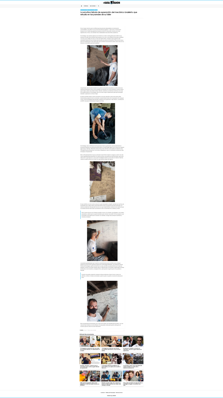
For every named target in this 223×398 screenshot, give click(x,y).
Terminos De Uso (119, 392)
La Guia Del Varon (111, 2)
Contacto (103, 392)
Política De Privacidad (110, 392)
